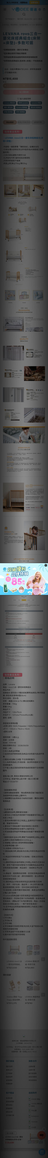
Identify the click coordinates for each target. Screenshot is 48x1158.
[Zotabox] (46, 592)
